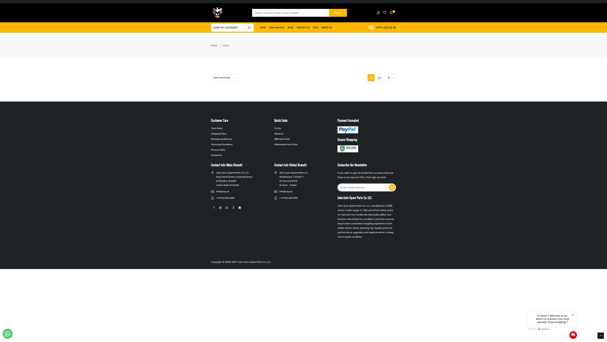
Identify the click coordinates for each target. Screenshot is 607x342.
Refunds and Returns (221, 139)
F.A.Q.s (277, 128)
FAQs (315, 27)
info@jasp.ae (222, 191)
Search (338, 12)
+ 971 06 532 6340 (225, 198)
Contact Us (303, 27)
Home (263, 27)
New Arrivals (277, 27)
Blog (290, 27)
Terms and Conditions (222, 144)
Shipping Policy (219, 133)
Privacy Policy (218, 150)
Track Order (217, 128)
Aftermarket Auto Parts (285, 144)
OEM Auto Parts (282, 139)
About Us (326, 27)
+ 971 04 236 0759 (288, 198)
